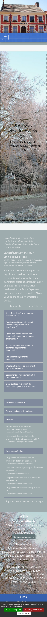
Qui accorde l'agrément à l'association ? (17, 357)
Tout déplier (34, 305)
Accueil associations (13, 238)
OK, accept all (14, 610)
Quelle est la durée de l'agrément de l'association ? (20, 366)
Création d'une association (16, 244)
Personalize (24, 613)
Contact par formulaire (23, 537)
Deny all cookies (34, 610)
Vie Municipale (28, 142)
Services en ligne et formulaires (20, 411)
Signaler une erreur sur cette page (24, 501)
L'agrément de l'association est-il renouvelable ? (20, 375)
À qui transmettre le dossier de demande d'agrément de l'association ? (19, 347)
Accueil (14, 142)
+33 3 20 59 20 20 (23, 532)
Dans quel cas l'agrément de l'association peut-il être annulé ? (20, 384)
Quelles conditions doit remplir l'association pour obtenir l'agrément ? (20, 324)
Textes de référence (14, 402)
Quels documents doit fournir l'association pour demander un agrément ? (20, 336)
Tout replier (18, 305)
